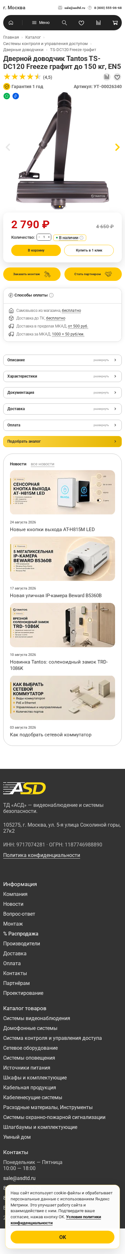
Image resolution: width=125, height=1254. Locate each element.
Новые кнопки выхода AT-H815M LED (52, 529)
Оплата (12, 963)
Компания (15, 894)
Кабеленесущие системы (32, 1097)
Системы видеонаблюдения (36, 1018)
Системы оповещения (29, 1058)
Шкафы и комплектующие (35, 1078)
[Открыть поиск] (64, 23)
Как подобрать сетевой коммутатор (50, 735)
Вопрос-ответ (19, 914)
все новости (42, 464)
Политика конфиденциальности (41, 855)
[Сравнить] (106, 76)
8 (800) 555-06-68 (108, 8)
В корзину (36, 250)
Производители (21, 944)
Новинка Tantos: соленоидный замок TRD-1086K (59, 665)
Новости (13, 904)
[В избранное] (117, 76)
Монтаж (13, 924)
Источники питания (26, 1068)
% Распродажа (20, 934)
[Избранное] (81, 23)
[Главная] (11, 23)
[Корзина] (115, 23)
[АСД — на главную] (24, 788)
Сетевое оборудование (30, 1048)
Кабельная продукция (29, 1088)
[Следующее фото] (117, 147)
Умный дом (17, 1137)
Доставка (15, 953)
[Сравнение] (98, 23)
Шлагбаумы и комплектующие (40, 1127)
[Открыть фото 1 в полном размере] (62, 151)
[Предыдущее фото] (7, 147)
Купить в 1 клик (89, 250)
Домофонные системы (30, 1028)
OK (62, 1237)
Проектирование (23, 993)
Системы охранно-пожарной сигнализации (54, 1117)
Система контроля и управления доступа (52, 1038)
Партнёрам (16, 983)
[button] (60, 206)
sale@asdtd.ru (74, 8)
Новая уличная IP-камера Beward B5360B (56, 595)
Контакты (15, 973)
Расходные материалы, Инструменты (48, 1107)
